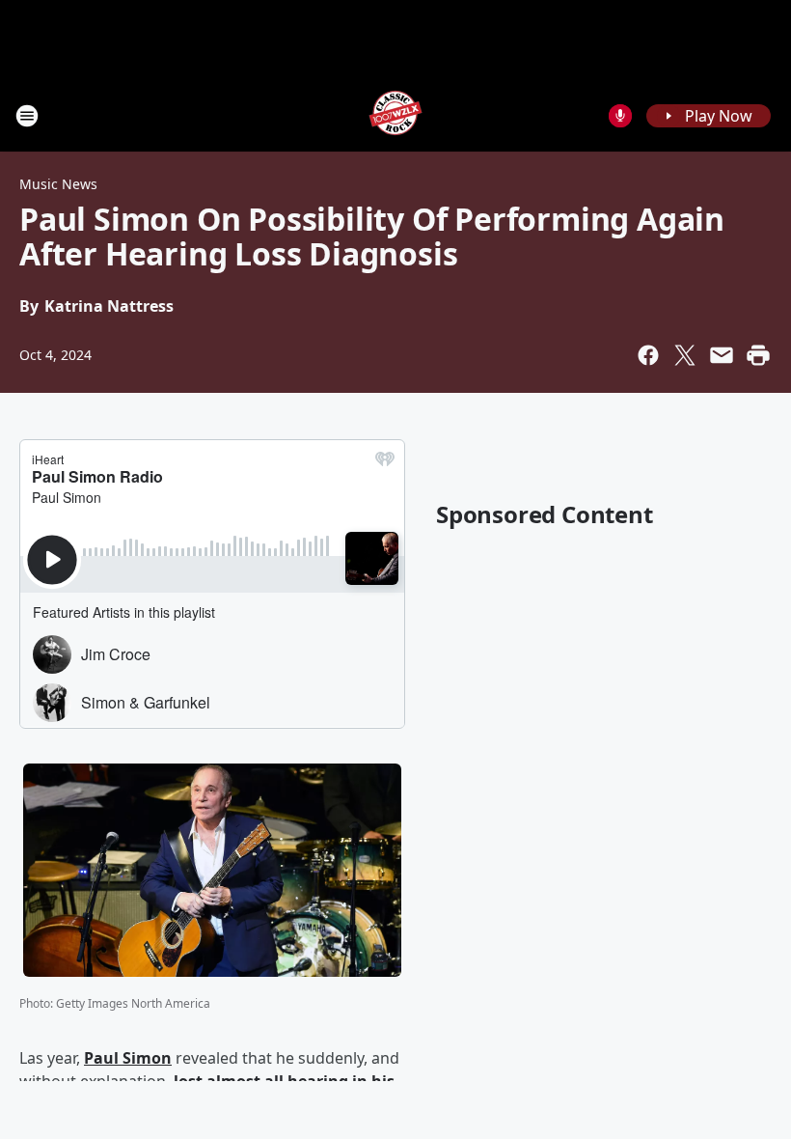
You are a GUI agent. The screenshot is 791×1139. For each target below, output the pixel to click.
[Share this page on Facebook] (648, 355)
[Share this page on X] (684, 355)
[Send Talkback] (620, 115)
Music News (58, 184)
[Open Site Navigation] (27, 115)
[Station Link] (395, 115)
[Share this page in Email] (721, 355)
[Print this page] (758, 355)
